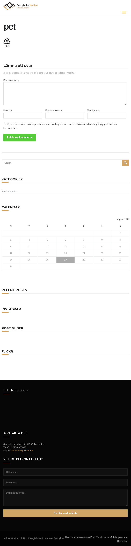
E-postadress (53, 110)
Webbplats (93, 110)
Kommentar (11, 80)
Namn (7, 110)
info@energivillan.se (22, 450)
